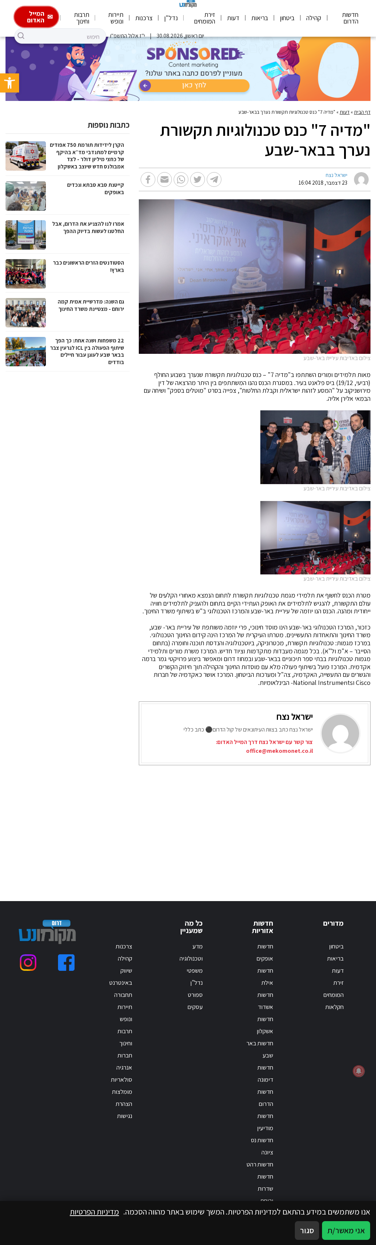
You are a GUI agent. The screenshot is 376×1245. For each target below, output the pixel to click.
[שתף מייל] (164, 179)
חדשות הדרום (350, 17)
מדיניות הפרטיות (94, 1211)
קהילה (313, 18)
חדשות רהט (259, 1164)
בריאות (259, 18)
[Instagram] (28, 962)
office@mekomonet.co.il (279, 751)
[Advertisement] (266, 824)
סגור (307, 1230)
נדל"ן (171, 18)
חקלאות (334, 1007)
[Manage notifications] (359, 1071)
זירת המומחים (204, 17)
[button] (9, 82)
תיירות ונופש (115, 17)
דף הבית (362, 112)
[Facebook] (66, 962)
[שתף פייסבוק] (148, 179)
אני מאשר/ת (346, 1230)
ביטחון (287, 18)
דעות (233, 18)
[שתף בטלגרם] (214, 179)
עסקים (195, 1007)
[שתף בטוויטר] (197, 179)
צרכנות (143, 18)
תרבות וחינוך (81, 17)
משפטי (195, 970)
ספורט (195, 995)
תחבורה (123, 995)
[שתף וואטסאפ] (181, 179)
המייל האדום (35, 16)
